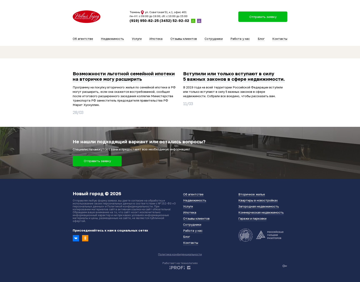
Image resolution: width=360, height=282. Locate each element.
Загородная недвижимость (258, 206)
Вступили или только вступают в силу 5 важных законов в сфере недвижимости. (234, 76)
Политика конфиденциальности (180, 254)
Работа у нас (240, 38)
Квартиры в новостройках (258, 200)
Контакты (279, 38)
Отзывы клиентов (183, 38)
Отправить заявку (97, 161)
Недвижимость (112, 38)
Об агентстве (83, 38)
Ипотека (155, 38)
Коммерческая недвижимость (261, 212)
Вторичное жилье (251, 194)
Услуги (137, 38)
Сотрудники (214, 38)
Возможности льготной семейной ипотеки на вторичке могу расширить (124, 76)
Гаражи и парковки (252, 218)
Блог (261, 38)
